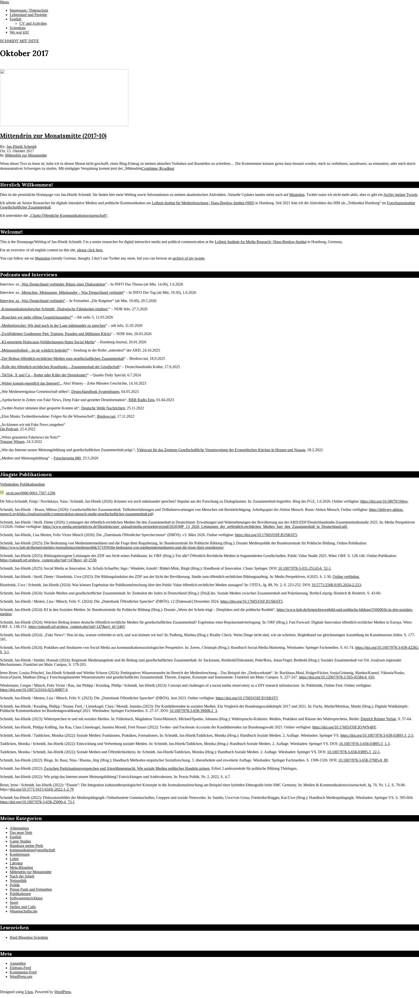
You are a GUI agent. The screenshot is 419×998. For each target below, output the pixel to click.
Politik (15, 885)
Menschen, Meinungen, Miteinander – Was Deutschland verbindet (72, 292)
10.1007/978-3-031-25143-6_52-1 (304, 568)
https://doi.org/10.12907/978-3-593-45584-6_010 (336, 677)
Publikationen (20, 894)
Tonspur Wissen (12, 442)
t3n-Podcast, (9, 429)
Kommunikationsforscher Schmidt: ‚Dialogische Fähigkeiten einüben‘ (55, 309)
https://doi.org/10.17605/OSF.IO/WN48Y (344, 727)
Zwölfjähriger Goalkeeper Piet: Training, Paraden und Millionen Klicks (56, 334)
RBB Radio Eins (141, 400)
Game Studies (20, 841)
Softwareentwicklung (26, 898)
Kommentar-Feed (23, 972)
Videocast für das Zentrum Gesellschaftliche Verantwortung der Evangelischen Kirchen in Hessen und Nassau (221, 450)
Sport (14, 902)
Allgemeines (19, 828)
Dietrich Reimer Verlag (378, 719)
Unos (29, 992)
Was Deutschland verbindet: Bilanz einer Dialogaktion (63, 284)
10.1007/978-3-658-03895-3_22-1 (353, 752)
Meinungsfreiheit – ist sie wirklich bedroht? (35, 350)
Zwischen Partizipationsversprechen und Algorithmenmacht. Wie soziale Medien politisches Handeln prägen (127, 768)
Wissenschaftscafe (23, 911)
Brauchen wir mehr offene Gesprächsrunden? (36, 317)
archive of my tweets (188, 258)
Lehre (14, 859)
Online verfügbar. (346, 577)
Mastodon (297, 195)
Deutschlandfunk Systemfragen (95, 391)
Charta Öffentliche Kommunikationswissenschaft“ (69, 215)
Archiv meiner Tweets (400, 195)
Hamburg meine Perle (26, 846)
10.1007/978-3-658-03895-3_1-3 (364, 744)
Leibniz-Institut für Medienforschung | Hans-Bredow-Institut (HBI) (203, 203)
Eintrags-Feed (20, 968)
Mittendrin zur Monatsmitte (26, 155)
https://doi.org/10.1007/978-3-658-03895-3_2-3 (376, 735)
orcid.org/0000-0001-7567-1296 (30, 493)
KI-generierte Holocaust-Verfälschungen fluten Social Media (48, 342)
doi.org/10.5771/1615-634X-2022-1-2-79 (42, 789)
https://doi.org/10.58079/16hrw (384, 501)
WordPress (62, 992)
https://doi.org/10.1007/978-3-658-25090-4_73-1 (37, 802)
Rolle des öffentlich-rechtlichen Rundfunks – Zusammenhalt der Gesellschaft (60, 367)
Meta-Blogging (21, 867)
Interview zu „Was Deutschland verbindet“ (32, 301)
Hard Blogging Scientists (29, 937)
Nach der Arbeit (22, 876)
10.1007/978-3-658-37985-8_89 (363, 760)
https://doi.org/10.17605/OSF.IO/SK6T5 (266, 535)
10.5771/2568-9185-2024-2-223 (336, 585)
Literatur (16, 863)
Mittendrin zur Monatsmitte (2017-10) (53, 136)
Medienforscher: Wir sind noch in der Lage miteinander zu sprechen (53, 325)
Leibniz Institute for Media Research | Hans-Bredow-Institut (260, 242)
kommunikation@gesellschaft (32, 850)
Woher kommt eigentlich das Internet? (31, 383)
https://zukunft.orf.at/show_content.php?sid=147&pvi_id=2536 (48, 560)
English (15, 837)
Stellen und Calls (23, 907)
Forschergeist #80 (67, 458)
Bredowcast (106, 416)
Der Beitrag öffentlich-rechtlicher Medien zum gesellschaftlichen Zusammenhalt (63, 358)
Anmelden (18, 963)
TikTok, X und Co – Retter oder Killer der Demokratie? (44, 375)
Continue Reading (157, 168)
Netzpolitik (18, 881)
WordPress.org (21, 976)
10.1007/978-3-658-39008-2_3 (193, 711)
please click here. (90, 250)
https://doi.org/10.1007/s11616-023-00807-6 (34, 690)
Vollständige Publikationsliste (22, 484)
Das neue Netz (21, 832)
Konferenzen (20, 854)
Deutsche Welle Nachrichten (103, 408)
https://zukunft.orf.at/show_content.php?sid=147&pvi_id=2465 (76, 627)
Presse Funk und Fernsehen (31, 889)
